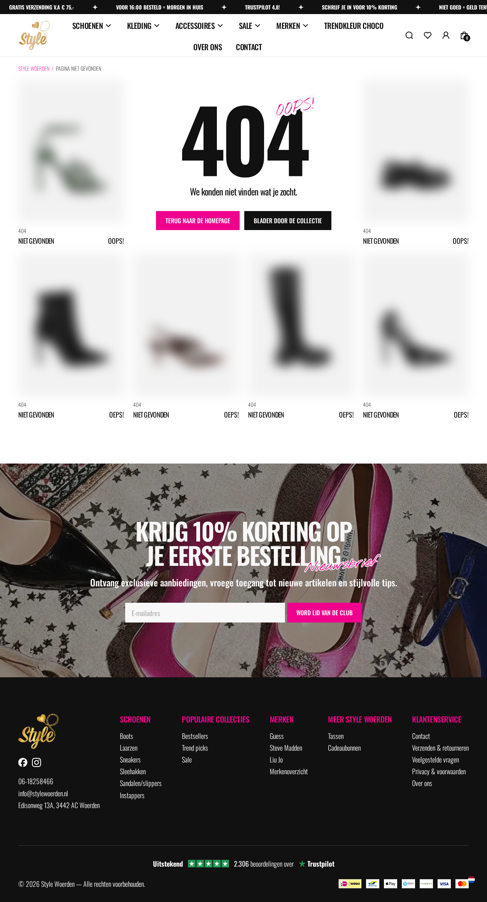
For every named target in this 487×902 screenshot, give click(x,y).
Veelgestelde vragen (435, 759)
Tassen (336, 736)
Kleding (139, 25)
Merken (288, 25)
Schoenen (87, 25)
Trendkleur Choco (354, 25)
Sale (245, 25)
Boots (126, 736)
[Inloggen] (445, 35)
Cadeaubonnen (344, 748)
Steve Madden (286, 748)
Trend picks (195, 748)
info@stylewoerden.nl (43, 793)
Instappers (132, 795)
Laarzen (128, 748)
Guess (277, 736)
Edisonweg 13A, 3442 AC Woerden (59, 805)
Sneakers (130, 759)
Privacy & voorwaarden (439, 771)
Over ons (207, 46)
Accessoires (195, 25)
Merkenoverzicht (289, 771)
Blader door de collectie (288, 220)
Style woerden (33, 68)
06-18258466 (35, 781)
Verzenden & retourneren (440, 748)
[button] (409, 35)
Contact (249, 46)
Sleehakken (133, 771)
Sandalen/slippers (141, 783)
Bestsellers (195, 736)
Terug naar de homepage (198, 220)
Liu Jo (276, 759)
